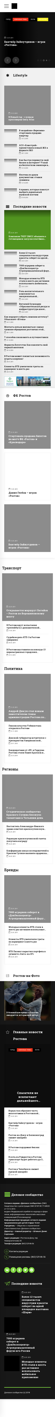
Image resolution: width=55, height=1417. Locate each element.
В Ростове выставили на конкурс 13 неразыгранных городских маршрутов (25, 652)
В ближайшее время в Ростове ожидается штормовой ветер (22, 1013)
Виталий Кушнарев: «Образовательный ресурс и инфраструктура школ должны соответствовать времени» (34, 309)
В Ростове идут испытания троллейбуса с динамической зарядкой (22, 628)
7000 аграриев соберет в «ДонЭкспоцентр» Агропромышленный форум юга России (35, 269)
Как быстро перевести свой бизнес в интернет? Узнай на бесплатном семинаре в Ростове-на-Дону (34, 164)
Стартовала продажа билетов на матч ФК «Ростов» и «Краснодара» (27, 439)
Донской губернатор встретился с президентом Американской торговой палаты (27, 740)
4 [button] (46, 60)
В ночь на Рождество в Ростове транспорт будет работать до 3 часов (25, 1159)
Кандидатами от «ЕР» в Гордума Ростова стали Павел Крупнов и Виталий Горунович (26, 753)
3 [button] (43, 60)
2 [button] (41, 60)
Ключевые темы (23, 19)
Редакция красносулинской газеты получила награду (26, 839)
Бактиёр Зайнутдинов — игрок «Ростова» (24, 546)
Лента (35, 19)
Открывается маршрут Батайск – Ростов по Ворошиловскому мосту (27, 613)
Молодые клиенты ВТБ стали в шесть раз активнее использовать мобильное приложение (34, 282)
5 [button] (49, 60)
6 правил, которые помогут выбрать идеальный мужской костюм (34, 192)
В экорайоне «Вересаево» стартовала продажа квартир (32, 133)
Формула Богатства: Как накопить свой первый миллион (26, 346)
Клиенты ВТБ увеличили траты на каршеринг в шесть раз (23, 367)
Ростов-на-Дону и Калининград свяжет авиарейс (28, 43)
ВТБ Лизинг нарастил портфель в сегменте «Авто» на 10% (27, 952)
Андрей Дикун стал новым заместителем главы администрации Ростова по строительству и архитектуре (26, 717)
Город (10, 19)
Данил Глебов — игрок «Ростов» (23, 494)
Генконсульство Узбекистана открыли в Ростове (25, 727)
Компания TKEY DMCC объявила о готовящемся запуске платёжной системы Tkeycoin (27, 239)
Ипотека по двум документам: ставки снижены (30, 177)
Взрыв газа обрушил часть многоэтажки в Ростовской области (23, 1113)
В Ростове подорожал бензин (23, 1147)
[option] (27, 40)
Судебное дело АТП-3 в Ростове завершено (23, 638)
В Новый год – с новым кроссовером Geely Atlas (21, 118)
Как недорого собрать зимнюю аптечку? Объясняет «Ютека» (26, 318)
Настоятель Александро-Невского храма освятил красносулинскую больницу (25, 829)
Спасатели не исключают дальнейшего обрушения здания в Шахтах (27, 1100)
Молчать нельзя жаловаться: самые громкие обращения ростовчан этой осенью (24, 329)
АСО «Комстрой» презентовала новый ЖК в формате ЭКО (33, 148)
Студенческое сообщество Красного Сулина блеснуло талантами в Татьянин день (24, 814)
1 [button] (38, 60)
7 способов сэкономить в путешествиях (26, 337)
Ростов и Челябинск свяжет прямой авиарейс (23, 1170)
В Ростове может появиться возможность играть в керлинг (27, 357)
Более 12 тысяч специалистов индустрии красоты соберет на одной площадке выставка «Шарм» (34, 257)
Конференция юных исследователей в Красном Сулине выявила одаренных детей (27, 853)
